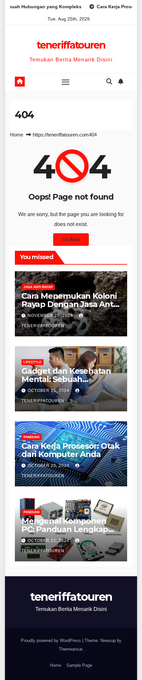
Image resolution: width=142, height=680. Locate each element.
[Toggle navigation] (65, 82)
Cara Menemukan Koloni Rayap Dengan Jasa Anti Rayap (69, 304)
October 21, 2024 (49, 540)
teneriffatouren (71, 45)
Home (16, 134)
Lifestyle (32, 362)
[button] (109, 81)
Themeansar (70, 649)
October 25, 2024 (49, 390)
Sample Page (79, 665)
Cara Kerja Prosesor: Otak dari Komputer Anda (70, 450)
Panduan (31, 437)
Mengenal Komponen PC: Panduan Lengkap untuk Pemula (64, 529)
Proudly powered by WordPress (51, 640)
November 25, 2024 (51, 315)
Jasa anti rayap (38, 287)
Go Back (71, 239)
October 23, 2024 (49, 465)
